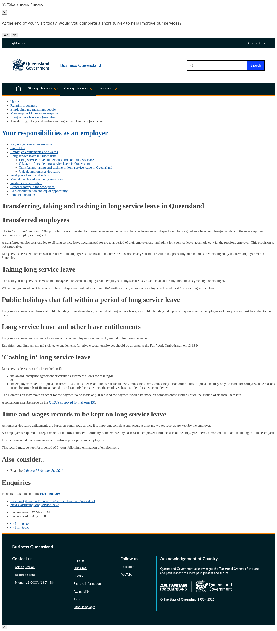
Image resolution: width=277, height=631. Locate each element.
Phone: (34, 582)
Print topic (21, 527)
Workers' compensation (26, 183)
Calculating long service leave (39, 171)
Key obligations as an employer (31, 144)
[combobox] (217, 65)
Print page (21, 523)
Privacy (78, 576)
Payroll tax (17, 148)
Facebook (127, 567)
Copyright (80, 560)
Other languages (84, 607)
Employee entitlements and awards (34, 152)
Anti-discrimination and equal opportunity (39, 191)
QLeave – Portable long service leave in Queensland (55, 163)
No (14, 35)
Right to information (87, 583)
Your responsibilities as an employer (35, 113)
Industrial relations (22, 195)
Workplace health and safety (29, 175)
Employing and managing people (33, 109)
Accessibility (82, 591)
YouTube (126, 574)
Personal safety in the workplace (32, 187)
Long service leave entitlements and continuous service (56, 160)
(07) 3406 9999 (50, 494)
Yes (5, 35)
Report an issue (25, 575)
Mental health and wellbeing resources (36, 179)
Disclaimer (80, 568)
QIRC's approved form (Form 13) (72, 402)
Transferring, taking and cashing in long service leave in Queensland (65, 167)
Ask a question (25, 567)
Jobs (77, 599)
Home (14, 101)
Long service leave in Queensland (33, 117)
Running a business (23, 105)
